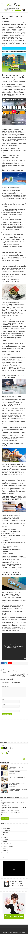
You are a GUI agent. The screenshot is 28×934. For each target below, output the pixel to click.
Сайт (3, 709)
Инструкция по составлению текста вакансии (17, 784)
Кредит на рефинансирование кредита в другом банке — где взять (10, 670)
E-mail (4, 704)
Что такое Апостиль (14, 771)
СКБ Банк (5, 850)
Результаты (23, 818)
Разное (5, 841)
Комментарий (5, 686)
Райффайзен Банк (8, 844)
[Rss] (14, 930)
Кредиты (5, 832)
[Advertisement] (11, 730)
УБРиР (4, 857)
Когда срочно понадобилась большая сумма (12, 802)
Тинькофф (5, 855)
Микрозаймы (6, 835)
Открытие (5, 837)
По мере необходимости (9, 800)
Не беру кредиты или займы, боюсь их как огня (13, 808)
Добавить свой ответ (6, 815)
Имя (3, 699)
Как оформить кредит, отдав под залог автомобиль (18, 789)
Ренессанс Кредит (8, 846)
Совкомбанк (6, 852)
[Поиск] (24, 759)
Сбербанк (5, 848)
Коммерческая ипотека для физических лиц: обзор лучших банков (17, 675)
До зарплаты (6, 830)
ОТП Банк (5, 839)
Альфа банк (6, 826)
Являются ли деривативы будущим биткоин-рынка (16, 766)
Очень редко (5, 805)
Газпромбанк (6, 828)
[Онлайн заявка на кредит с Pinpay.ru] (14, 4)
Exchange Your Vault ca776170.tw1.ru (12, 812)
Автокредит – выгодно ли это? (17, 777)
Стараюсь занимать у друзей (10, 810)
